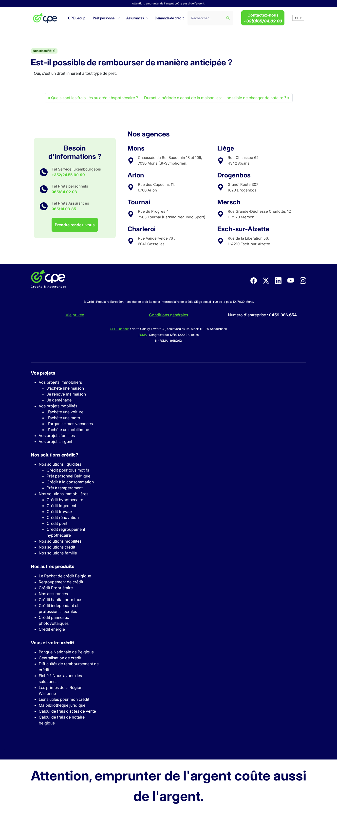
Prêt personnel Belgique (68, 476)
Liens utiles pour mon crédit (64, 699)
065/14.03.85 (64, 209)
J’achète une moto (63, 417)
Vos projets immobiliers (60, 382)
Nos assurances (53, 593)
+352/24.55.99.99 (68, 174)
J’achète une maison (65, 388)
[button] (298, 18)
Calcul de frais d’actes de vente (67, 711)
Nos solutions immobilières (63, 493)
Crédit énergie (52, 629)
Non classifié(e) (44, 51)
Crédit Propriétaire (56, 587)
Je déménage (59, 400)
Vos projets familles (57, 435)
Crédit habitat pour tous (60, 599)
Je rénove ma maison (66, 394)
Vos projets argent (55, 441)
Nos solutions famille (58, 552)
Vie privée (75, 314)
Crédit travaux (60, 511)
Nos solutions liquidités (60, 464)
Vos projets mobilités (58, 405)
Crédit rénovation (63, 517)
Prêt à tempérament (65, 487)
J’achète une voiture (65, 411)
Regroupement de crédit (61, 581)
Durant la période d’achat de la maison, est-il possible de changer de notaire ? (215, 97)
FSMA (142, 335)
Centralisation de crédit (60, 657)
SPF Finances (119, 329)
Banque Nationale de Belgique (66, 651)
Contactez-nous (262, 18)
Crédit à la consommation (70, 481)
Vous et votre (52, 642)
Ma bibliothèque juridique (62, 705)
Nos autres (52, 566)
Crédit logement (61, 505)
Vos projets (43, 373)
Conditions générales (168, 314)
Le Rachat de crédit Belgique (65, 575)
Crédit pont (57, 523)
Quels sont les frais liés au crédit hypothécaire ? (94, 97)
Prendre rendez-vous (75, 224)
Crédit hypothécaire (65, 499)
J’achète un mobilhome (68, 429)
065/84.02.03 (64, 192)
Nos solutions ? (54, 454)
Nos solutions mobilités (60, 541)
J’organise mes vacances (70, 423)
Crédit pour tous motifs (68, 470)
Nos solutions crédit (57, 547)
